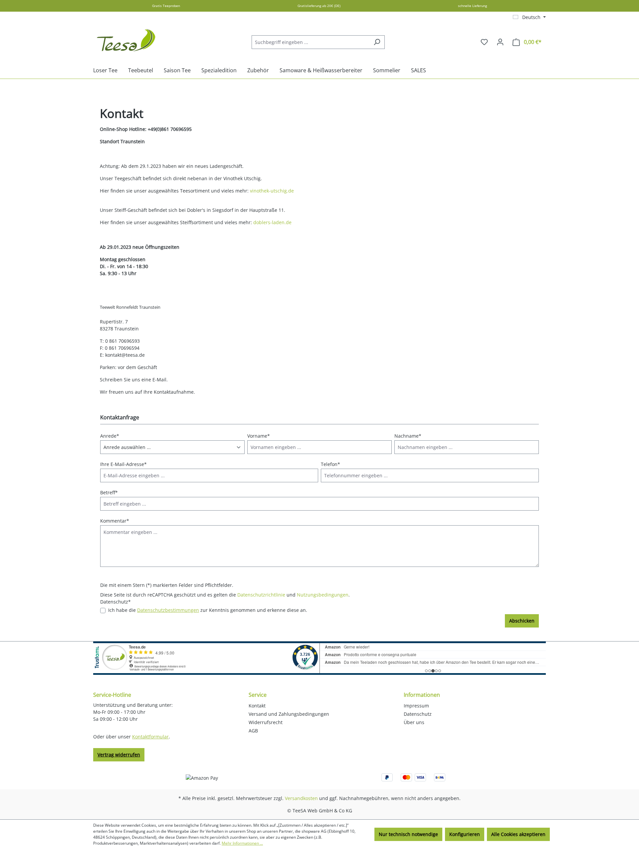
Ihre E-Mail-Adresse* (123, 464)
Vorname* (258, 436)
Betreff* (109, 492)
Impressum (416, 705)
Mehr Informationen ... (242, 843)
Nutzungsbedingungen (322, 595)
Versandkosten (301, 798)
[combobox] (310, 42)
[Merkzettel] (484, 42)
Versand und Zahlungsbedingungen (289, 714)
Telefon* (330, 464)
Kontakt (257, 705)
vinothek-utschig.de (272, 191)
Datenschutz (418, 714)
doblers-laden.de (272, 222)
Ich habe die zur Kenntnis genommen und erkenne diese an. (207, 610)
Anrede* (109, 436)
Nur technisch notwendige (408, 834)
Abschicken (521, 621)
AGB (253, 730)
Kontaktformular (150, 736)
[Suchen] (377, 42)
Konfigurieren (464, 834)
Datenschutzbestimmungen (168, 610)
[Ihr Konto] (500, 42)
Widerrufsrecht (266, 722)
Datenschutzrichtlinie (261, 595)
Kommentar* (114, 521)
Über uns (414, 722)
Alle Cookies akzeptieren (518, 834)
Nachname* (407, 436)
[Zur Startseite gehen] (126, 41)
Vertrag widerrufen (119, 754)
